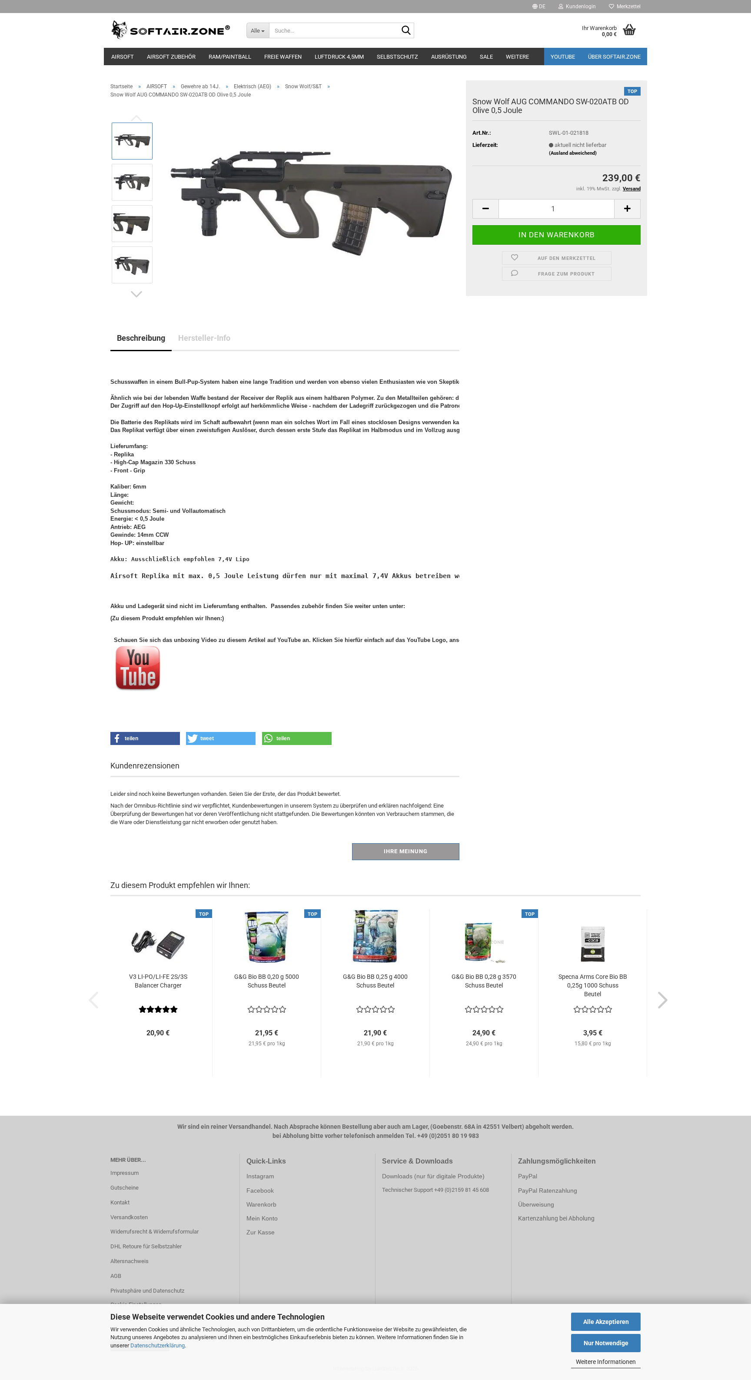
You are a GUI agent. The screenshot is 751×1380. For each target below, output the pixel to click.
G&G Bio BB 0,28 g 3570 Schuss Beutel (484, 981)
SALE (486, 56)
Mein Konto (262, 1218)
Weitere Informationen (606, 1361)
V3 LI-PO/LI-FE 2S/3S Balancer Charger (158, 981)
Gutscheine (124, 1187)
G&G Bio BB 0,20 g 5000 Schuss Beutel (266, 981)
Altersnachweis (129, 1261)
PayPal (527, 1176)
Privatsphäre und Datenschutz (147, 1290)
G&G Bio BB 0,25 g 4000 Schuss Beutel (375, 981)
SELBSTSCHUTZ (397, 56)
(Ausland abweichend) (573, 153)
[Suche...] (406, 31)
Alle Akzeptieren (606, 1321)
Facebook (260, 1190)
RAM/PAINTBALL (230, 56)
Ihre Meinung (406, 851)
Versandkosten (129, 1217)
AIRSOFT (122, 56)
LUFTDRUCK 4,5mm (339, 56)
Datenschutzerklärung (157, 1345)
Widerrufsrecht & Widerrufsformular (154, 1231)
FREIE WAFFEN (283, 56)
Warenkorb (261, 1204)
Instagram (260, 1176)
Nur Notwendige (606, 1343)
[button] (539, 6)
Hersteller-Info (204, 338)
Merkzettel (627, 6)
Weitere (517, 56)
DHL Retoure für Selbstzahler (146, 1246)
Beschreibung (141, 338)
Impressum (124, 1173)
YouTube (563, 56)
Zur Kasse (260, 1232)
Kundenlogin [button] (579, 6)
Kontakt (120, 1202)
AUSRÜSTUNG (449, 56)
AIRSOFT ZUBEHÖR (171, 56)
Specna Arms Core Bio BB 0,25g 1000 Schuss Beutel (592, 985)
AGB (115, 1276)
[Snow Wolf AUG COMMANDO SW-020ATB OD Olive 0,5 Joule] (310, 203)
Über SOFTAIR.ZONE (614, 56)
